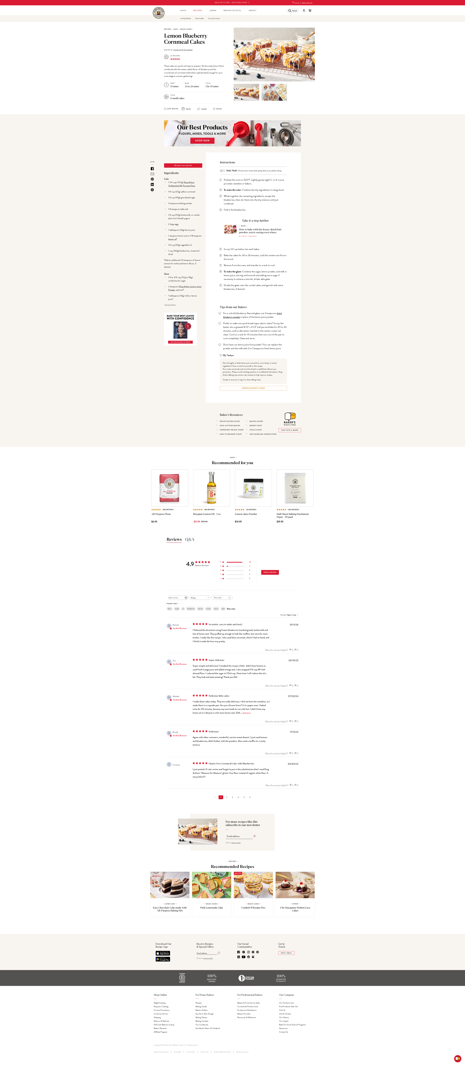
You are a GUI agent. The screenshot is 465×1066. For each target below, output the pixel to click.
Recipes (198, 10)
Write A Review (270, 572)
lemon (216, 608)
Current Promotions (162, 1010)
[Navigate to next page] (250, 797)
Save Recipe (172, 109)
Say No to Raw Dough (204, 1013)
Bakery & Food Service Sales (248, 1002)
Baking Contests (202, 1021)
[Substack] (253, 957)
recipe (177, 608)
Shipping (157, 1017)
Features (199, 18)
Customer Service (161, 1013)
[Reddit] (248, 957)
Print (188, 109)
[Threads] (253, 952)
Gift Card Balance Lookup (164, 1024)
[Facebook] (238, 952)
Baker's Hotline (201, 1010)
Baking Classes (201, 1017)
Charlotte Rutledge (183, 50)
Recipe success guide (230, 421)
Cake (175, 29)
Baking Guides (201, 1006)
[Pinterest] (257, 952)
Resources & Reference (246, 1017)
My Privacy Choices (242, 1052)
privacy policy (236, 842)
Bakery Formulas (243, 1013)
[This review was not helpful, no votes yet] (295, 650)
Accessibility (177, 1052)
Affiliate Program (160, 1032)
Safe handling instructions (263, 434)
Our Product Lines (286, 1002)
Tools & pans (256, 430)
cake (223, 608)
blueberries (190, 608)
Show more (231, 608)
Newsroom (283, 1028)
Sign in (303, 10)
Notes (219, 109)
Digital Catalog (159, 1002)
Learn (213, 10)
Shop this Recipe (184, 166)
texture (200, 608)
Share (204, 109)
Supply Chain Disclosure (161, 1052)
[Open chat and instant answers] (457, 1058)
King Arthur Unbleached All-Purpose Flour (181, 184)
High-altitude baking (230, 426)
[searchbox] (175, 598)
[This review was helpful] (290, 785)
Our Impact (283, 1021)
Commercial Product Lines (247, 1006)
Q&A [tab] (190, 540)
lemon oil (172, 239)
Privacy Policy (191, 1052)
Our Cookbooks (202, 1024)
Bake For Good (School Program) (292, 1024)
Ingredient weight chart (232, 430)
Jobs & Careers (285, 1013)
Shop (183, 10)
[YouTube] (243, 957)
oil (183, 608)
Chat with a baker (289, 430)
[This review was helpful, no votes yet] (290, 650)
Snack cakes (186, 29)
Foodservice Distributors (246, 1010)
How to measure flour (231, 434)
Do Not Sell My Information (222, 1052)
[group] (246, 92)
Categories (185, 18)
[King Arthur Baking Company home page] (159, 13)
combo (208, 608)
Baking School (232, 10)
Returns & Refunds (161, 1021)
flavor (169, 608)
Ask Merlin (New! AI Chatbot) (208, 1028)
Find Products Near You (288, 1006)
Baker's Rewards (307, 3)
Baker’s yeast (256, 426)
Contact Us (283, 1032)
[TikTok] (243, 952)
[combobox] (199, 598)
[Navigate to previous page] (215, 797)
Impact (253, 10)
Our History (284, 1017)
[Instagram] (248, 952)
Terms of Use (205, 1052)
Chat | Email (286, 953)
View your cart (309, 10)
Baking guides (256, 421)
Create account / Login (253, 388)
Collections (214, 18)
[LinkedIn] (238, 957)
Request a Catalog (161, 1006)
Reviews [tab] (174, 539)
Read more (247, 713)
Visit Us (297, 3)
